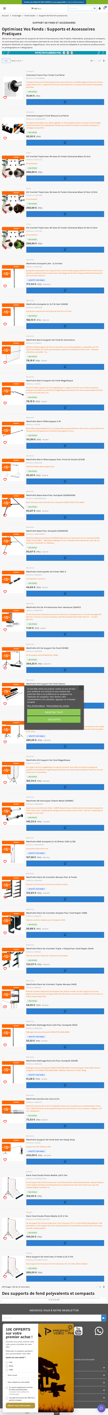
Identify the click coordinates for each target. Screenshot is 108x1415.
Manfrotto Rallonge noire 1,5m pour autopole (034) (51, 1025)
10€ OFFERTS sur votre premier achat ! (19, 1333)
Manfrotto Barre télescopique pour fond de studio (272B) (55, 459)
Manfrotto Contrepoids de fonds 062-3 (46, 571)
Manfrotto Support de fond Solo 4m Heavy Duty (50, 1139)
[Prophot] (36, 8)
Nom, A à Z (16, 61)
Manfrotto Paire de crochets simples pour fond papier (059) (56, 913)
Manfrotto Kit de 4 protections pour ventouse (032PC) (53, 607)
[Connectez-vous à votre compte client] (100, 8)
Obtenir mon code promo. (19, 1405)
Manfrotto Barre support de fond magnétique (49, 380)
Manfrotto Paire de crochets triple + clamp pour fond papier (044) (60, 948)
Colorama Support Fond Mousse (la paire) (47, 115)
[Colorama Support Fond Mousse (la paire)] (16, 128)
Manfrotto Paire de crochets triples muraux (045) (51, 984)
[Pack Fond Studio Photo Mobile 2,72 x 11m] (16, 1229)
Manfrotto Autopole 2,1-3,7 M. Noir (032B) (47, 304)
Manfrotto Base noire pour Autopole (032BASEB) (50, 495)
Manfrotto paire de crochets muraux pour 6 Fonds (51, 877)
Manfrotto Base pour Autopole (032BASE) (47, 531)
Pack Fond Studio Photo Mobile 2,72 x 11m (47, 1216)
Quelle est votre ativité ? (16, 1358)
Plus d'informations (36, 705)
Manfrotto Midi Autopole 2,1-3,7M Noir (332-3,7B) (50, 841)
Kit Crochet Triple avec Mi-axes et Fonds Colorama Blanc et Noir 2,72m (61, 192)
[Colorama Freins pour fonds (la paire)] (16, 88)
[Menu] (4, 8)
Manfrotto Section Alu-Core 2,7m (42, 1099)
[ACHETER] (65, 102)
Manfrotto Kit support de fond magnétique (48, 760)
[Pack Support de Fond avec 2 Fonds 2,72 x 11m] (16, 1267)
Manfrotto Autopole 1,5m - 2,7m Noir (44, 263)
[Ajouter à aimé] (5, 97)
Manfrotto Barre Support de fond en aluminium (50, 340)
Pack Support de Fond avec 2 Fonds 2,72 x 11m (49, 1256)
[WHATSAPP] (99, 1331)
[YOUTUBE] (81, 1331)
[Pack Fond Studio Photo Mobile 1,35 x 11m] (16, 1188)
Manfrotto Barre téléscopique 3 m (43, 421)
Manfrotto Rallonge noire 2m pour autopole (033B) (52, 1060)
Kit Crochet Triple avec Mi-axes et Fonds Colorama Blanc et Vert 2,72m (61, 227)
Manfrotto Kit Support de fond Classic (45, 683)
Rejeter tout (54, 712)
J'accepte (54, 719)
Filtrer (6, 61)
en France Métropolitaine (54, 2)
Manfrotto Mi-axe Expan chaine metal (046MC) (49, 800)
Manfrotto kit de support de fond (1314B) (47, 648)
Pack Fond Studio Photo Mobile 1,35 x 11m (46, 1175)
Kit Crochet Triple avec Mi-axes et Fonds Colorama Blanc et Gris (58, 156)
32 (91, 61)
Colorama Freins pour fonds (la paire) (45, 75)
